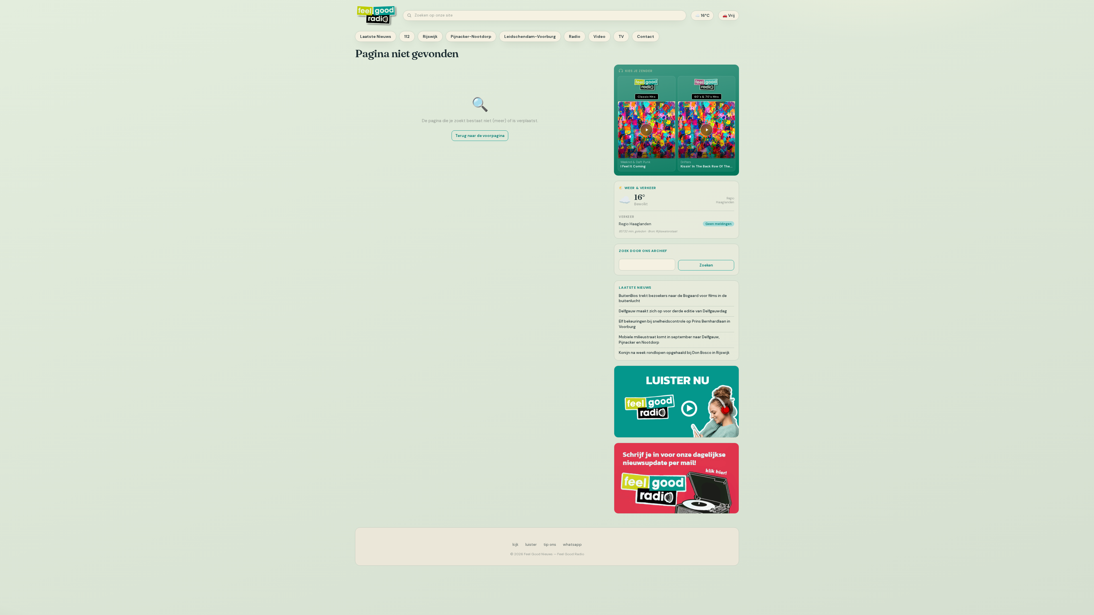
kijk (516, 544)
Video (599, 36)
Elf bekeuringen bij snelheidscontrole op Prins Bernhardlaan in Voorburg (674, 324)
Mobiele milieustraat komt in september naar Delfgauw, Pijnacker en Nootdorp (669, 340)
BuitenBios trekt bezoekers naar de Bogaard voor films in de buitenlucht (673, 298)
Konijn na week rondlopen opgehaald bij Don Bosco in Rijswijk (674, 352)
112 (407, 36)
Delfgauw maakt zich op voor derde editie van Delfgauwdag (673, 311)
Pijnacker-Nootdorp (471, 36)
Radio (574, 36)
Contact (645, 36)
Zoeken (706, 265)
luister (531, 544)
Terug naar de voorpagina (480, 135)
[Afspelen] (646, 130)
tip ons (550, 544)
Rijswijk (430, 36)
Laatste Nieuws (375, 36)
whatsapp (572, 544)
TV (621, 36)
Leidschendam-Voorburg (530, 36)
